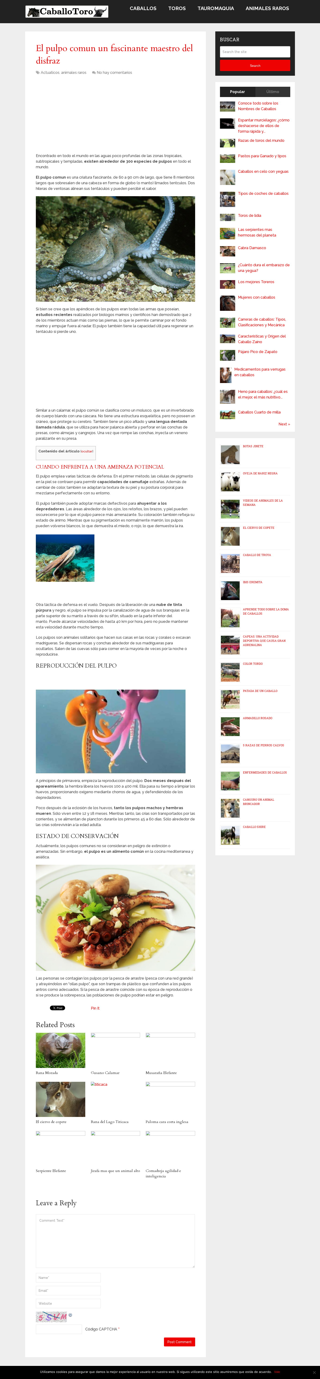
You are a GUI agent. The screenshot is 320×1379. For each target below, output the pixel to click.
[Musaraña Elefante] (170, 1050)
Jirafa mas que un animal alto (115, 1170)
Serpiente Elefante (51, 1170)
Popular (237, 92)
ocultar (86, 451)
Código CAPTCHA (101, 1329)
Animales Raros (267, 8)
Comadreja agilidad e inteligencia (163, 1173)
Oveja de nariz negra (260, 473)
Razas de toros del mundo (261, 140)
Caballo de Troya (257, 555)
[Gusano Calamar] (115, 1050)
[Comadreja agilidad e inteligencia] (170, 1148)
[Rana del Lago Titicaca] (115, 1099)
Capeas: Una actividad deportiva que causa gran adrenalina (264, 641)
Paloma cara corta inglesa (167, 1121)
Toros (177, 8)
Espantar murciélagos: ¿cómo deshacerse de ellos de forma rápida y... (264, 126)
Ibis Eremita (252, 582)
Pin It (95, 1008)
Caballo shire (254, 827)
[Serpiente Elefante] (60, 1148)
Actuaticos (50, 72)
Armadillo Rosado (257, 718)
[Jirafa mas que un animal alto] (115, 1148)
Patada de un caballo (260, 691)
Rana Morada (47, 1072)
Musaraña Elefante (161, 1072)
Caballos (143, 8)
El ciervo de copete (51, 1121)
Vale (277, 1372)
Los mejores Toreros (256, 282)
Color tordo (253, 663)
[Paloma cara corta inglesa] (170, 1099)
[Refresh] (70, 1314)
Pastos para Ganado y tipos (262, 156)
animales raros (73, 72)
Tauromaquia (215, 8)
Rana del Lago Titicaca (110, 1121)
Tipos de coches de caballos (263, 193)
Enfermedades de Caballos (265, 772)
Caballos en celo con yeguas (263, 171)
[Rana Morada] (60, 1050)
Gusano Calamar (105, 1072)
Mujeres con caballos (256, 297)
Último (272, 92)
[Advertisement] (75, 116)
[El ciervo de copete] (60, 1099)
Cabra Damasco (252, 248)
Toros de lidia (249, 215)
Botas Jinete (253, 446)
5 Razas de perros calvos (263, 745)
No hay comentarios (114, 72)
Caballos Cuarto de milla (259, 412)
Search (255, 66)
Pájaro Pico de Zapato (257, 351)
